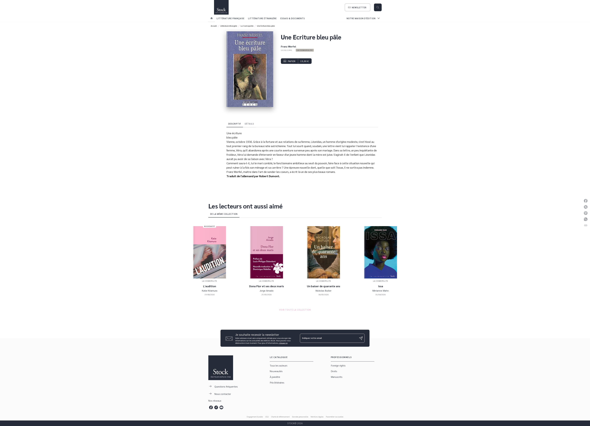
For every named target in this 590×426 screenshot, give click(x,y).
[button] (357, 7)
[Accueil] (221, 7)
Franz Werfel (288, 46)
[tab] (211, 18)
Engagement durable (255, 416)
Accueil (214, 26)
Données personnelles (300, 416)
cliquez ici (283, 343)
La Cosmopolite (247, 26)
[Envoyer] (361, 338)
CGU (267, 416)
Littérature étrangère (228, 26)
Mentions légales (317, 416)
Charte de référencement (280, 416)
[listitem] (211, 407)
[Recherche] (378, 7)
